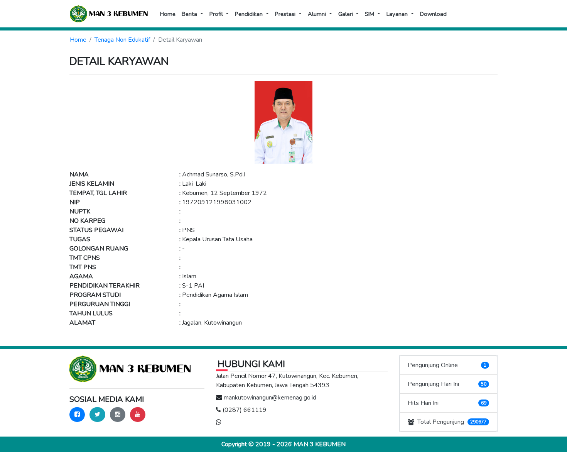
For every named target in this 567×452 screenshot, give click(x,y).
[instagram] (117, 414)
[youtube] (137, 414)
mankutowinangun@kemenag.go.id (270, 397)
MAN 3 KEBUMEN (320, 444)
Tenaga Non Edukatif (122, 40)
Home (78, 40)
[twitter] (97, 414)
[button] (192, 14)
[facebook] (77, 414)
